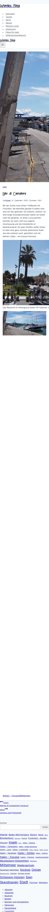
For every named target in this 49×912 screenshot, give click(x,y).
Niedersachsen (25, 865)
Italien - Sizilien (26, 853)
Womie (9, 23)
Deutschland (10, 908)
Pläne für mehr (12, 32)
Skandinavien (9, 882)
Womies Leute (12, 26)
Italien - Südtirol (42, 853)
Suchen (3, 823)
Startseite (10, 14)
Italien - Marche (33, 850)
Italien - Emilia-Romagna (28, 847)
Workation (43, 882)
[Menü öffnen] (2, 44)
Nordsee (25, 869)
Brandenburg (6, 838)
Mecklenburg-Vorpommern (14, 860)
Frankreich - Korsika (37, 838)
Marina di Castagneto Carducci (14, 804)
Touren (9, 17)
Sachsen (13, 873)
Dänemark (17, 838)
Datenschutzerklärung (16, 35)
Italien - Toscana (11, 796)
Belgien (8, 899)
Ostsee (36, 869)
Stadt (23, 882)
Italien (5, 187)
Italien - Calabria (29, 843)
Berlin (46, 835)
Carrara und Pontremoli (10, 811)
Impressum (11, 29)
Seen (29, 877)
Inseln (13, 842)
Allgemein (9, 893)
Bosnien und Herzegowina (17, 902)
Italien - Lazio (5, 850)
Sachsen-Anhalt (24, 873)
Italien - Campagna (9, 846)
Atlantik (4, 834)
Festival (24, 838)
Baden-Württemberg (19, 834)
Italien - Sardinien (8, 853)
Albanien (9, 890)
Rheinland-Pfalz (4, 873)
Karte (8, 20)
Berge (40, 835)
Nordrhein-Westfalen (9, 870)
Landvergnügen (41, 857)
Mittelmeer (24, 796)
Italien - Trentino (27, 857)
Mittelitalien (33, 861)
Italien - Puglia (44, 850)
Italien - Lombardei (20, 850)
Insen (20, 843)
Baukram (9, 896)
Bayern (33, 834)
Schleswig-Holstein (12, 877)
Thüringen (33, 883)
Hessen (4, 842)
